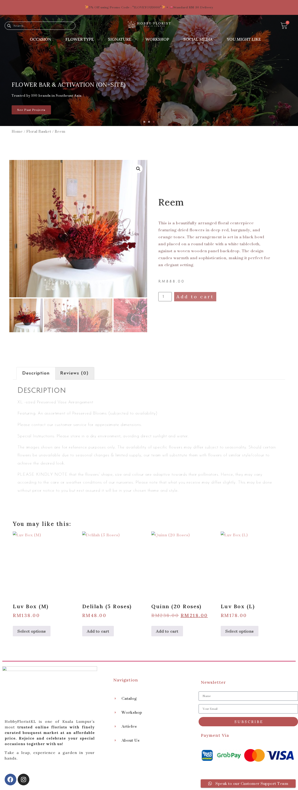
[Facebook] (10, 779)
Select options (31, 631)
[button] (144, 122)
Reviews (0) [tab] (74, 373)
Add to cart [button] (98, 631)
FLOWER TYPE (79, 39)
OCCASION (40, 39)
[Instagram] (23, 779)
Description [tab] (36, 373)
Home (17, 131)
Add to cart (195, 296)
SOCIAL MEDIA (198, 39)
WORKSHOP (157, 39)
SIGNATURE (119, 39)
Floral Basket (38, 131)
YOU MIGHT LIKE (244, 39)
